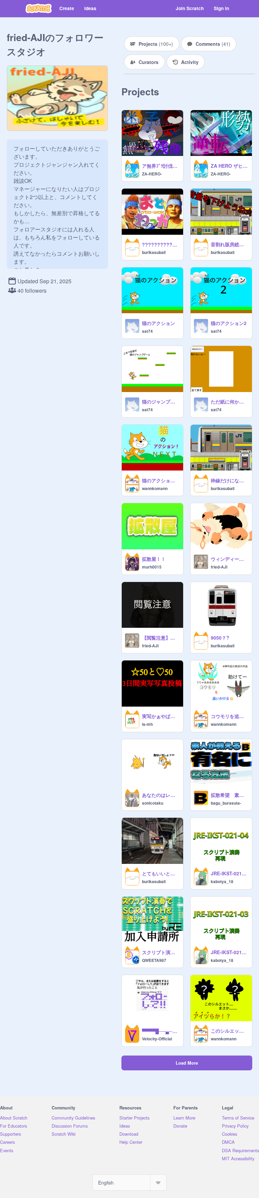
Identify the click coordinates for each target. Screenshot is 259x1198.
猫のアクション (158, 323)
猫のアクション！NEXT (160, 480)
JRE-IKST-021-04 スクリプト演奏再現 (229, 873)
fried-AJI (219, 567)
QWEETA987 (154, 960)
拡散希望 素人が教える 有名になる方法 (229, 794)
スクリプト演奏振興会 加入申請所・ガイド (160, 952)
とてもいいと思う (160, 873)
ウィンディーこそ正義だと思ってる (229, 558)
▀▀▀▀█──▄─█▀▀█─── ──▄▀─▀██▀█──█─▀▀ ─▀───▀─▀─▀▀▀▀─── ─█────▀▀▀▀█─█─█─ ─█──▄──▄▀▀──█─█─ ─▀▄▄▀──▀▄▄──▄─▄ (160, 1031)
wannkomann (155, 488)
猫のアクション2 (229, 323)
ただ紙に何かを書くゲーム (229, 401)
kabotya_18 (222, 881)
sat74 (147, 331)
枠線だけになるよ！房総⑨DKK (229, 480)
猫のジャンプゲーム (160, 401)
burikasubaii (154, 252)
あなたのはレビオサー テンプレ (160, 794)
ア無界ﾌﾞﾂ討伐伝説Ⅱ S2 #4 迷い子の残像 (160, 165)
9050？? (220, 637)
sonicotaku (152, 803)
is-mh (147, 724)
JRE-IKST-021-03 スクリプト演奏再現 (229, 952)
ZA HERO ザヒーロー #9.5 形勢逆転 (229, 165)
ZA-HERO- (152, 174)
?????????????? (160, 244)
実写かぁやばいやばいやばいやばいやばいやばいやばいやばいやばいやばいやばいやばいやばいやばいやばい (160, 716)
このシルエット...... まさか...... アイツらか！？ (229, 1030)
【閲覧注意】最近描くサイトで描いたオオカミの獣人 (160, 637)
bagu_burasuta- (226, 803)
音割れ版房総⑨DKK (229, 244)
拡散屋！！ (154, 558)
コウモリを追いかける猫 (229, 716)
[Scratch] (38, 8)
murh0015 (152, 567)
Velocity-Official (157, 1039)
